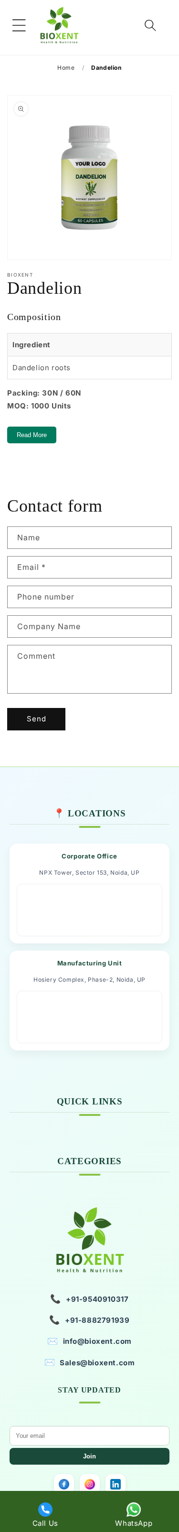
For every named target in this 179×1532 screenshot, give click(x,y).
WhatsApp (133, 1523)
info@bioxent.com (89, 1341)
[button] (19, 25)
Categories (89, 1161)
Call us (45, 1523)
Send (36, 718)
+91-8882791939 (89, 1320)
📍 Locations (89, 813)
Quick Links (90, 1101)
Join (89, 1456)
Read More (32, 435)
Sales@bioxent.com (89, 1362)
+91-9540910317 (89, 1299)
